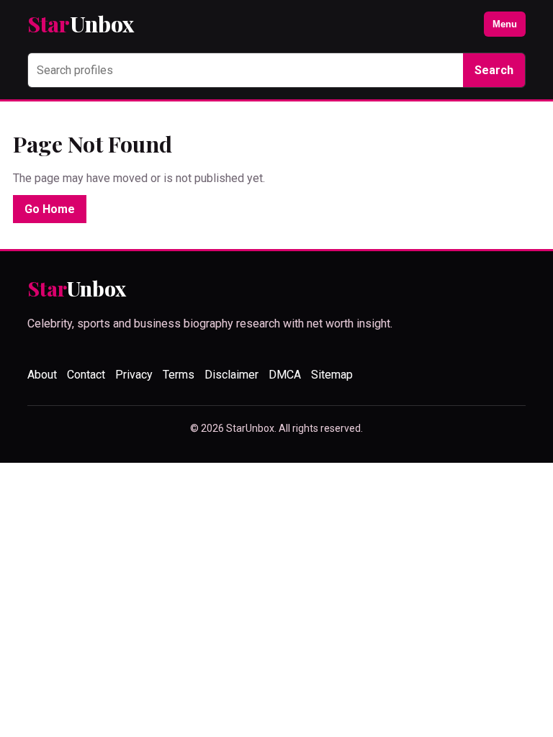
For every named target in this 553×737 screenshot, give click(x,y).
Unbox (80, 24)
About (42, 374)
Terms (178, 374)
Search (494, 70)
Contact (86, 374)
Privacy (134, 374)
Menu (505, 24)
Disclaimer (231, 374)
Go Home (49, 209)
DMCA (285, 374)
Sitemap (332, 374)
